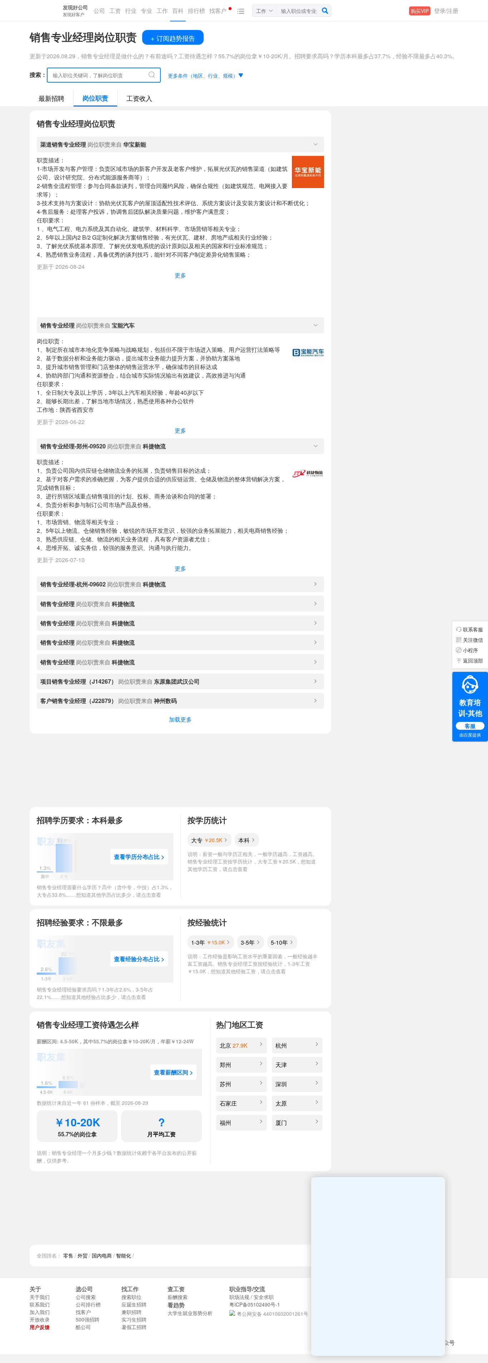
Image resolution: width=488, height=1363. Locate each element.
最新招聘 (51, 98)
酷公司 (83, 1326)
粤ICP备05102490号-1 (254, 1304)
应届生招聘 (133, 1304)
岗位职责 (95, 98)
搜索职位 (131, 1296)
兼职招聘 (131, 1311)
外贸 (83, 1255)
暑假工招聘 (133, 1326)
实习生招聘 (133, 1319)
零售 (68, 1255)
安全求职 (264, 1296)
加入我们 (40, 1311)
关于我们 (40, 1296)
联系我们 (40, 1304)
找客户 (83, 1311)
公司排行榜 (88, 1304)
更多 (180, 275)
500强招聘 (87, 1319)
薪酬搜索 (178, 1296)
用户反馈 (40, 1326)
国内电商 (102, 1255)
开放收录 (40, 1319)
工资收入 (139, 98)
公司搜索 (86, 1296)
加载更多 (180, 719)
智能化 (123, 1255)
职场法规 (239, 1296)
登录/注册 (446, 10)
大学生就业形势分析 (190, 1313)
